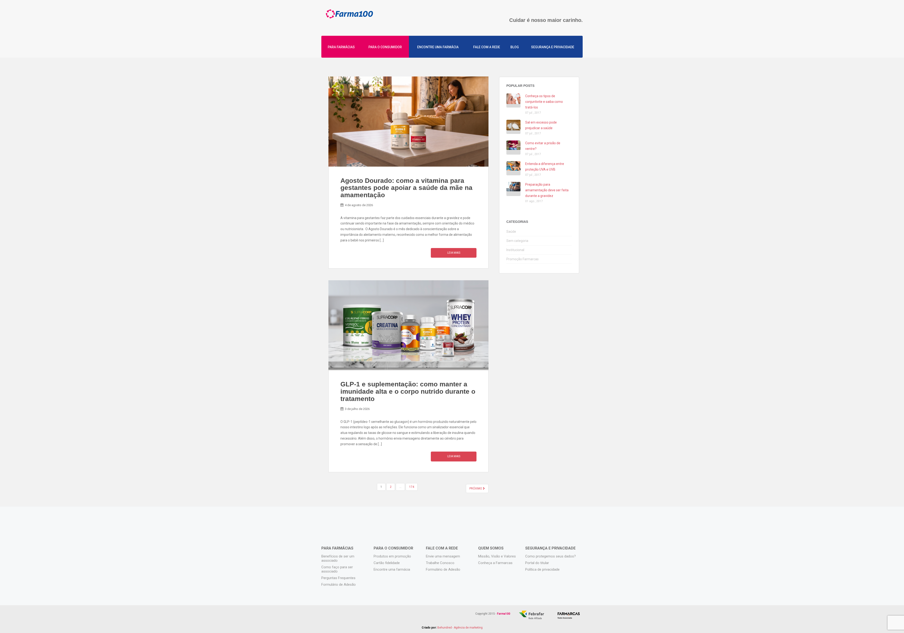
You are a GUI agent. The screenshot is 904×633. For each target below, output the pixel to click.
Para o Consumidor (385, 47)
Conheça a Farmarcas (495, 563)
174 (411, 487)
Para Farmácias (341, 47)
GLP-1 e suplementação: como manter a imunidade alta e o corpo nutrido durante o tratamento (407, 391)
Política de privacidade (542, 569)
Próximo (476, 488)
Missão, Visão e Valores (497, 556)
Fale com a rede (486, 47)
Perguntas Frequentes (338, 578)
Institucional (515, 250)
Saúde (511, 231)
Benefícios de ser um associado (337, 558)
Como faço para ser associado (337, 569)
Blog (514, 47)
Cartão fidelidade (387, 563)
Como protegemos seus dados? (550, 556)
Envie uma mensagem (443, 556)
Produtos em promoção (392, 556)
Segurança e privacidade (552, 47)
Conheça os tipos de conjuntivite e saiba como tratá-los (544, 101)
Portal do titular (537, 563)
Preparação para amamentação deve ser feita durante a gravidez (547, 190)
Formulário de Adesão (338, 584)
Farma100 (349, 15)
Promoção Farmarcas (522, 259)
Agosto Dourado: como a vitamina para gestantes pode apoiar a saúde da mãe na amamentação (406, 188)
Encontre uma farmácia (438, 47)
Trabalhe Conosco (440, 563)
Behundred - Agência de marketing (460, 627)
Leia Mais (453, 252)
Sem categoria (517, 241)
